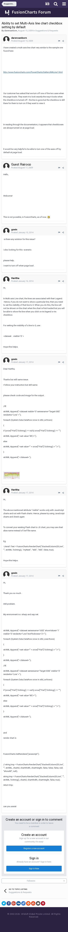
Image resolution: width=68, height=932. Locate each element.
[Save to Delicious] (23, 903)
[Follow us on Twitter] (38, 923)
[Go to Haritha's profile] (6, 279)
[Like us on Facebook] (31, 923)
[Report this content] (59, 41)
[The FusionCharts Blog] (24, 923)
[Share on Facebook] (8, 903)
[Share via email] (38, 903)
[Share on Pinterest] (43, 903)
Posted (22, 41)
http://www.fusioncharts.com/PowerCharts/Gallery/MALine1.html (33, 72)
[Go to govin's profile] (6, 231)
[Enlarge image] (48, 217)
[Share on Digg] (18, 903)
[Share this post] (63, 41)
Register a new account (34, 848)
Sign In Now (34, 868)
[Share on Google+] (13, 903)
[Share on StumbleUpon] (33, 903)
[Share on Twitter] (4, 903)
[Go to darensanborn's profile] (6, 39)
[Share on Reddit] (28, 903)
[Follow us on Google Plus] (45, 923)
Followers (31, 881)
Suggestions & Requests (46, 30)
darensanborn (10, 30)
